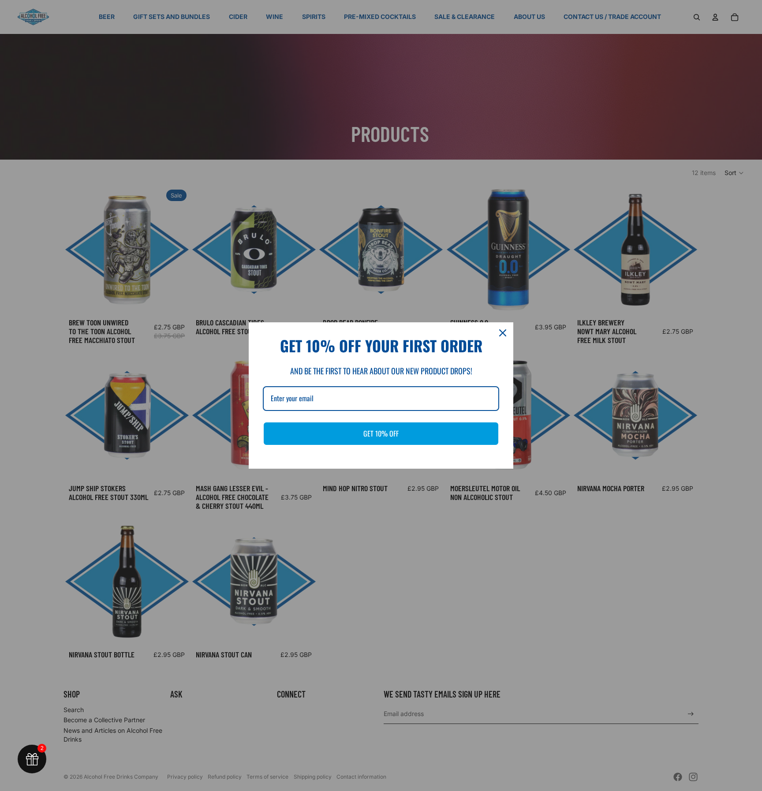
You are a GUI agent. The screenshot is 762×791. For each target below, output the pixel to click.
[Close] (502, 332)
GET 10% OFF (381, 433)
